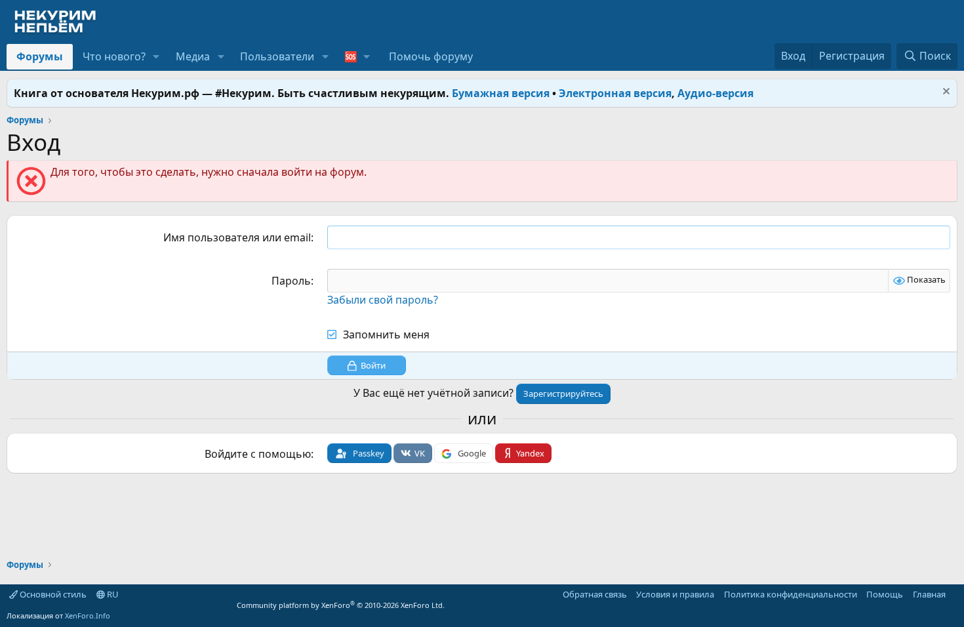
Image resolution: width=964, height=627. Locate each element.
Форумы (39, 56)
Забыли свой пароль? (382, 300)
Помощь (884, 594)
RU (112, 594)
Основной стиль (52, 594)
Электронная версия (615, 93)
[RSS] (954, 594)
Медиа (193, 56)
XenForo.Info (87, 615)
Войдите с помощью (258, 454)
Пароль (291, 280)
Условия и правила (675, 594)
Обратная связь (595, 594)
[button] (156, 56)
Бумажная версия (501, 93)
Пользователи (277, 56)
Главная (929, 594)
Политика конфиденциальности (790, 594)
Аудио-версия (715, 93)
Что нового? (114, 56)
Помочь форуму (431, 56)
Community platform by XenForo (341, 605)
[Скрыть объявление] (944, 93)
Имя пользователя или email (237, 237)
